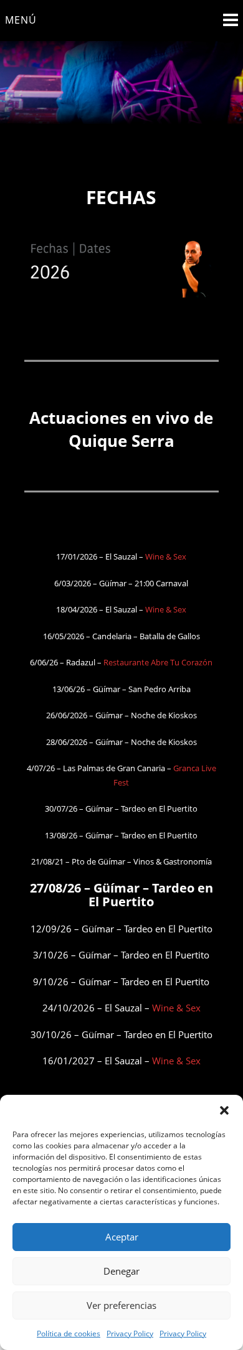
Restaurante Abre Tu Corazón (157, 662)
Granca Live (194, 768)
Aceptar (121, 1236)
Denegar (121, 1271)
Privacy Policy (130, 1333)
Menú (21, 20)
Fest (121, 782)
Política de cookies (68, 1333)
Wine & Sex (165, 556)
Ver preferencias (121, 1305)
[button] (224, 1110)
